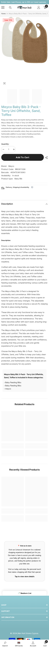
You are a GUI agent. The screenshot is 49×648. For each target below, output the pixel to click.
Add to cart (22, 157)
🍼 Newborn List (24, 593)
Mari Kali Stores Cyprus (28, 633)
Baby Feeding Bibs (13, 382)
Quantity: (5, 144)
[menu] (2, 7)
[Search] (10, 7)
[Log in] (38, 7)
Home (3, 14)
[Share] (46, 157)
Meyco (11, 166)
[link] (12, 446)
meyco (8, 389)
